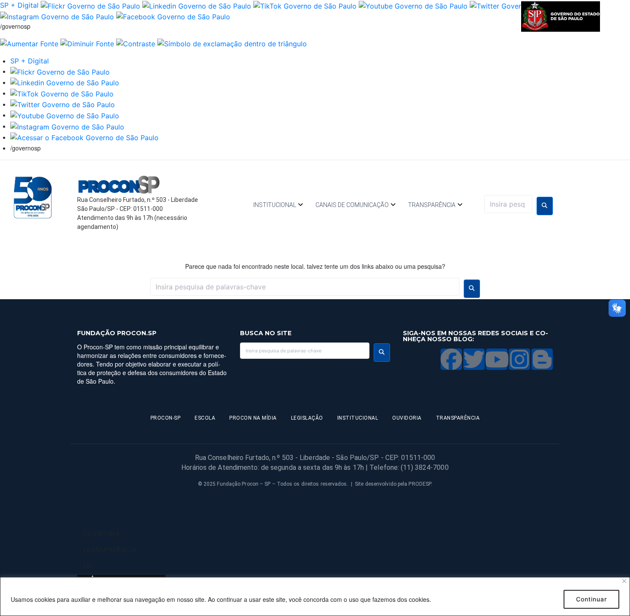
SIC (88, 566)
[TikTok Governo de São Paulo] (62, 93)
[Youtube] (496, 359)
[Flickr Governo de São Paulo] (60, 71)
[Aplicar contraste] (135, 43)
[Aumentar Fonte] (29, 43)
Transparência (432, 204)
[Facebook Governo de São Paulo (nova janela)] (173, 16)
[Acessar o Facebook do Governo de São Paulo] (84, 137)
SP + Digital (19, 5)
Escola (205, 418)
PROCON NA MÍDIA (253, 418)
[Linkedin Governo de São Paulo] (64, 82)
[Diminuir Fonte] (87, 43)
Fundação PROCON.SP (116, 333)
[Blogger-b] (542, 359)
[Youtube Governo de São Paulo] (64, 115)
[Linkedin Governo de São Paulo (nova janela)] (196, 5)
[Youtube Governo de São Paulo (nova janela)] (413, 5)
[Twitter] (474, 359)
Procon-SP (165, 418)
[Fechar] (624, 581)
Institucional (274, 204)
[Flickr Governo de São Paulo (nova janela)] (90, 5)
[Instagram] (519, 359)
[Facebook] (451, 359)
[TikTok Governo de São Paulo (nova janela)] (305, 5)
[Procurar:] (508, 204)
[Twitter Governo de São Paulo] (62, 104)
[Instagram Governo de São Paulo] (57, 16)
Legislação (307, 418)
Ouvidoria (407, 418)
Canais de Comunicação (352, 204)
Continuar (591, 599)
